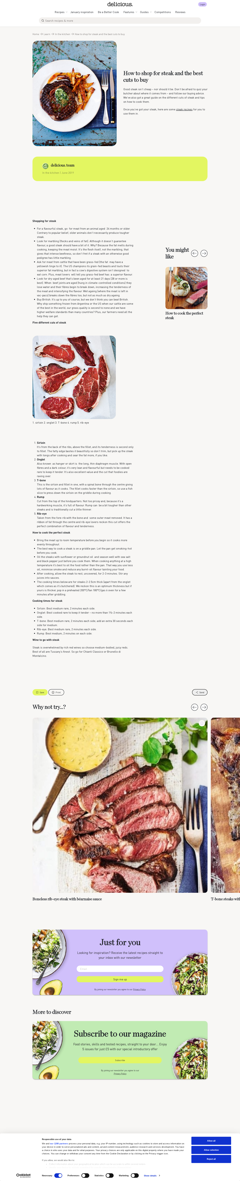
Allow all (211, 1141)
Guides (144, 12)
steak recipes (184, 109)
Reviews (180, 12)
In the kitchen (62, 34)
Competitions (162, 12)
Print (58, 692)
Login (202, 4)
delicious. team (62, 165)
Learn (47, 34)
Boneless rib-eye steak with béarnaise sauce (67, 899)
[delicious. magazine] (120, 4)
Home (35, 34)
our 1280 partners (59, 1143)
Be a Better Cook (108, 12)
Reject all (211, 1159)
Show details (150, 1175)
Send (201, 692)
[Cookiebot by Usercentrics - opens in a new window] (23, 1175)
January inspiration (81, 12)
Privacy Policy (139, 989)
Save (42, 692)
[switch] (85, 1175)
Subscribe (120, 1060)
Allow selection (211, 1150)
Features (128, 12)
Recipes (59, 12)
